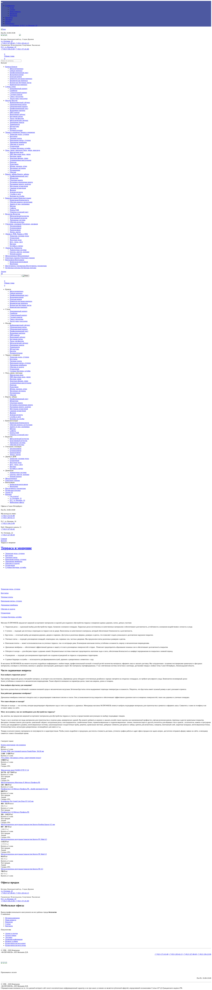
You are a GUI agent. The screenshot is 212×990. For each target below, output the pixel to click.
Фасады (8, 100)
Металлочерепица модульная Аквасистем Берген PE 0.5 (22, 869)
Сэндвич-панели (16, 94)
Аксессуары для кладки (18, 98)
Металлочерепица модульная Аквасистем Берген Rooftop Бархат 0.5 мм (28, 824)
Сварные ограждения (18, 188)
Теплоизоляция (15, 226)
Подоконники (15, 170)
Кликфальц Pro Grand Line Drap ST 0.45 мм (17, 801)
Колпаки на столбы (17, 196)
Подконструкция (16, 130)
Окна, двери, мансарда (14, 150)
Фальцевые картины (17, 110)
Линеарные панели (17, 122)
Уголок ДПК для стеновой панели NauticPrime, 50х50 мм (22, 751)
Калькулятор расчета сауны (15, 945)
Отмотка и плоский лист (19, 212)
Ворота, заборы (11, 174)
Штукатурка (14, 126)
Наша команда (15, 11)
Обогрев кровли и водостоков (21, 202)
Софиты (13, 208)
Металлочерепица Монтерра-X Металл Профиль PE (20, 782)
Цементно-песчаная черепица (21, 79)
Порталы (13, 162)
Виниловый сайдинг (17, 114)
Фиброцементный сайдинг (20, 102)
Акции (9, 492)
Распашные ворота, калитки (20, 184)
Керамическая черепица (19, 81)
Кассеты (13, 128)
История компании (12, 918)
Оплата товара (10, 935)
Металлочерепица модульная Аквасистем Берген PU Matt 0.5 (24, 839)
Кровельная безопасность (19, 200)
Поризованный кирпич (18, 88)
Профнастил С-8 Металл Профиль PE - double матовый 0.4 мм (24, 789)
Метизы (13, 206)
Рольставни (14, 164)
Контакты (13, 15)
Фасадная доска (16, 240)
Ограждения (14, 146)
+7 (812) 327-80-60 (8, 43)
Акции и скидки (11, 933)
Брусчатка (13, 136)
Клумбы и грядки (16, 246)
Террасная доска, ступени (19, 134)
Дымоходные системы (18, 250)
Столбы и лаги (15, 194)
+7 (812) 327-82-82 (8, 529)
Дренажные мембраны (18, 142)
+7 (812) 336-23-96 (8, 49)
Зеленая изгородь (16, 192)
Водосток (9, 214)
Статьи (12, 10)
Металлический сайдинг (19, 120)
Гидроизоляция (15, 228)
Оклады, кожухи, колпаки (19, 252)
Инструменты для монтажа (15, 266)
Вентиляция (10, 260)
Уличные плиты (16, 138)
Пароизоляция (15, 230)
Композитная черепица (18, 85)
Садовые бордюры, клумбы (20, 148)
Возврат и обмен (11, 941)
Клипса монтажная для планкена (13, 745)
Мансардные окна (16, 152)
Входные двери (15, 156)
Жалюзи (13, 190)
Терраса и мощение (12, 132)
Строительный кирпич (18, 92)
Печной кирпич (16, 254)
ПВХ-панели (15, 112)
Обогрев (13, 172)
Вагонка (13, 244)
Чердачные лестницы (18, 168)
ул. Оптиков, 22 (16, 25)
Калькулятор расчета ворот (15, 943)
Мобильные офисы (17, 502)
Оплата (8, 21)
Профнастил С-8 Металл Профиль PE (15, 812)
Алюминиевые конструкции (20, 160)
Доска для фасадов (17, 118)
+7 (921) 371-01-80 (22, 49)
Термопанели (15, 124)
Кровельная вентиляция (19, 262)
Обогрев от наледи (17, 144)
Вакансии (13, 13)
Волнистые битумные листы (20, 83)
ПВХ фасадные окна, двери (20, 154)
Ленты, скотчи (15, 232)
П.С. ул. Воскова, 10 (29, 25)
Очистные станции (12, 258)
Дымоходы (9, 248)
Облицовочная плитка (18, 104)
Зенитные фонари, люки (19, 158)
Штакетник (14, 178)
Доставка (8, 19)
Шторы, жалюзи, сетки (18, 166)
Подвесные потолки (13, 268)
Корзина (8, 494)
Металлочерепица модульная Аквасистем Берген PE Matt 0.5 (24, 854)
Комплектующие (11, 198)
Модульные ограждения (19, 186)
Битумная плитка (16, 116)
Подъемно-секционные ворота (21, 182)
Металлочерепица (16, 69)
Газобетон (13, 90)
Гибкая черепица (16, 71)
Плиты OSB (14, 210)
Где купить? (9, 23)
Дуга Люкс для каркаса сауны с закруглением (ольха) (21, 758)
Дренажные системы (17, 220)
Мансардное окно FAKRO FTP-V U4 (15, 770)
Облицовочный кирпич (19, 106)
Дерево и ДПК (11, 234)
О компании (10, 6)
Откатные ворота (16, 180)
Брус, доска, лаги (16, 242)
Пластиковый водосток (18, 218)
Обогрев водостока (17, 222)
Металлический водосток (19, 216)
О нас (12, 8)
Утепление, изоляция (13, 224)
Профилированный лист (19, 73)
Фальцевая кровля (16, 75)
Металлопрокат (11, 256)
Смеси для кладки (16, 96)
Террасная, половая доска (19, 236)
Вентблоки (14, 264)
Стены (8, 86)
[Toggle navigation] (2, 2)
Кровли (8, 67)
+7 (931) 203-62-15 (22, 43)
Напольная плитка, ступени (20, 140)
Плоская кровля (16, 77)
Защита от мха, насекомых (20, 204)
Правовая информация (13, 939)
